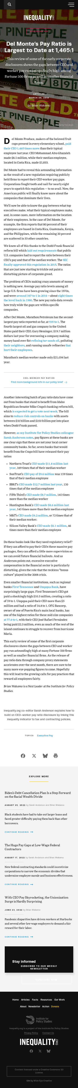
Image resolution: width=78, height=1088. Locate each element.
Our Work (59, 999)
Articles (25, 999)
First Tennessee (23, 587)
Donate (55, 1006)
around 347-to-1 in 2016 (31, 295)
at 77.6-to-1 (11, 619)
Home (15, 999)
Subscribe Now (46, 980)
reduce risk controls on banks (33, 416)
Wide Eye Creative (43, 1081)
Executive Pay (45, 735)
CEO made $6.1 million (51, 526)
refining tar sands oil (45, 340)
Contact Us (48, 1033)
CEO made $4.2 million (33, 515)
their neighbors (14, 345)
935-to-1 (53, 322)
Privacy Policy (31, 1033)
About (23, 1006)
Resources (46, 999)
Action (45, 1006)
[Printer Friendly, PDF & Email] (56, 756)
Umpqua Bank (49, 587)
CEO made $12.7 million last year (40, 484)
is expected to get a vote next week (34, 411)
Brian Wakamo (41, 105)
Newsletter (34, 1006)
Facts (35, 999)
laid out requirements (42, 250)
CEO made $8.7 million (41, 494)
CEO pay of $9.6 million (39, 474)
